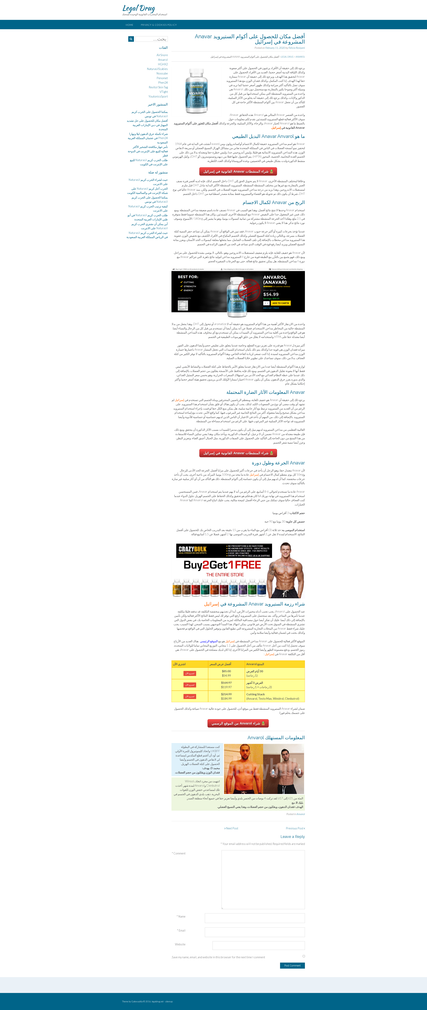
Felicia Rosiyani (297, 47)
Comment (178, 853)
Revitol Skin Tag (158, 87)
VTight (164, 91)
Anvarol (301, 814)
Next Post (232, 828)
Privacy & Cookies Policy (159, 24)
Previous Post (295, 828)
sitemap (169, 1001)
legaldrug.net (157, 1001)
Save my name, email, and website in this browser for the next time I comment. (218, 957)
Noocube (162, 73)
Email (181, 930)
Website (180, 944)
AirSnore (162, 55)
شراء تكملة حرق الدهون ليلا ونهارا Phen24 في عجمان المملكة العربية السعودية (148, 138)
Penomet (162, 78)
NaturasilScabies (157, 69)
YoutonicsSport (158, 96)
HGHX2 (163, 64)
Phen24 (163, 82)
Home (129, 24)
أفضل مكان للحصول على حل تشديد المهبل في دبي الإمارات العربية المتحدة (147, 125)
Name (181, 916)
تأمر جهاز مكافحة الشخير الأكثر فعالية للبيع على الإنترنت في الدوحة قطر (148, 151)
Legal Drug (138, 8)
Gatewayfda (137, 1001)
